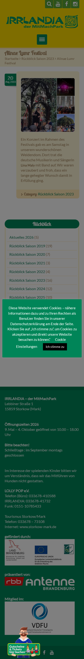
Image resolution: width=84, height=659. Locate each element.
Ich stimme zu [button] (55, 347)
